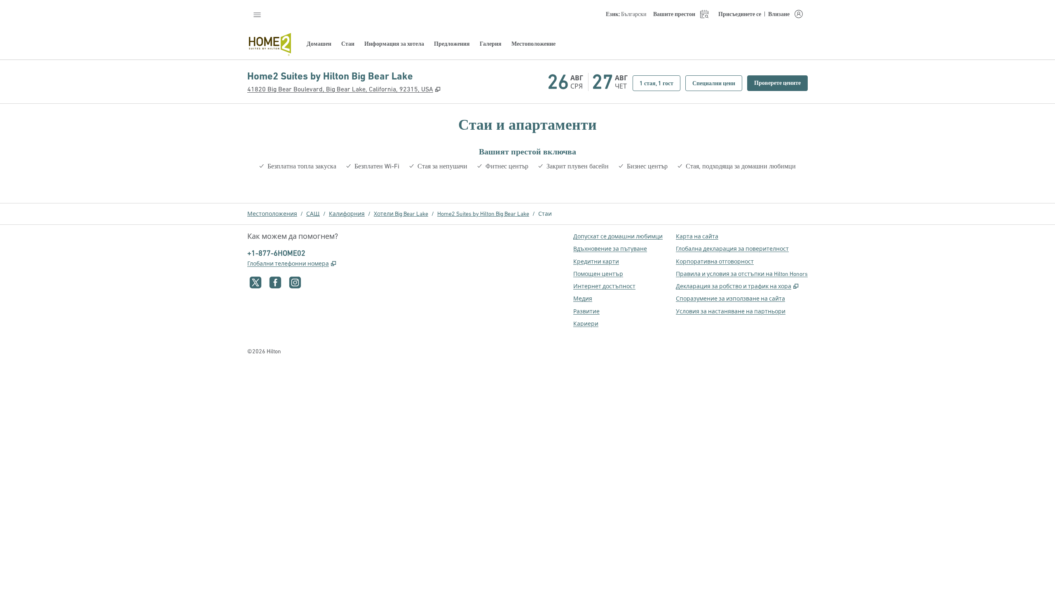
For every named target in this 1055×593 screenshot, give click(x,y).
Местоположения (272, 213)
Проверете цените (781, 82)
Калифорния (347, 213)
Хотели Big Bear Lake (401, 213)
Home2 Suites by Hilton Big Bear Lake (483, 213)
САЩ (313, 213)
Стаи (545, 213)
